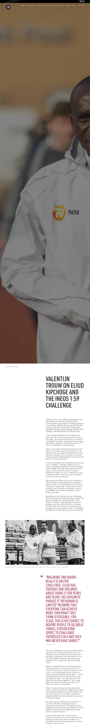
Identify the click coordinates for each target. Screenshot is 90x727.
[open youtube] (83, 5)
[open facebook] (76, 5)
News (68, 5)
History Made (30, 5)
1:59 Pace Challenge (42, 5)
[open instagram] (80, 5)
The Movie (62, 5)
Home (23, 5)
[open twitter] (73, 5)
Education (54, 5)
